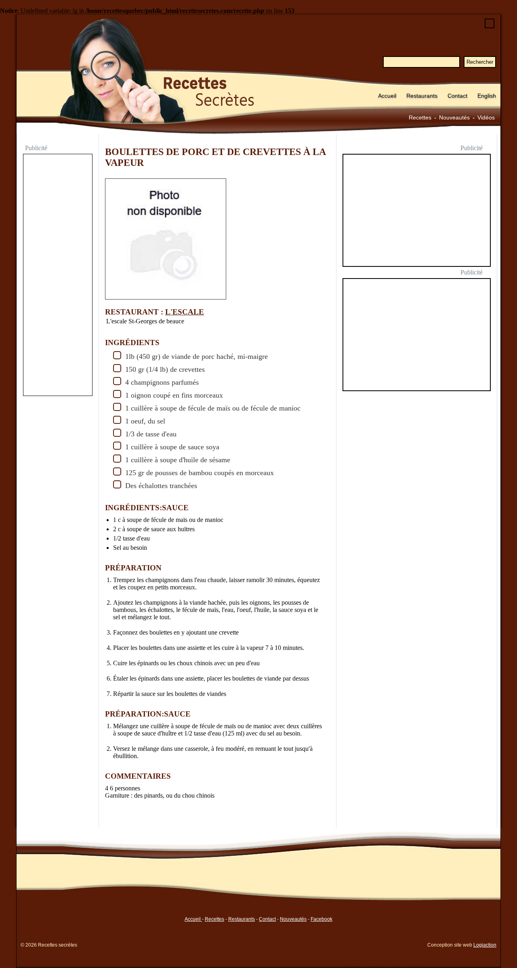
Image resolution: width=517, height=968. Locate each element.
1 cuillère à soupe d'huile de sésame (177, 460)
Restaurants (421, 95)
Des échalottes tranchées (161, 486)
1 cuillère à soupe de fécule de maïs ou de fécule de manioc (213, 408)
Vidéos (486, 117)
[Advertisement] (58, 276)
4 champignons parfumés (162, 382)
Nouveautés (454, 117)
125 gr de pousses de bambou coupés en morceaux (199, 473)
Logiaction (484, 945)
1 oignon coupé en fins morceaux (174, 395)
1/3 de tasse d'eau (151, 434)
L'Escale (184, 312)
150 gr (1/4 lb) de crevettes (165, 369)
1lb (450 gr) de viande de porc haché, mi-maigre (196, 356)
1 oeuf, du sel (145, 421)
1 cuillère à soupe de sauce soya (172, 447)
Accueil (387, 95)
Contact (457, 95)
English (486, 95)
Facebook (321, 919)
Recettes (420, 117)
